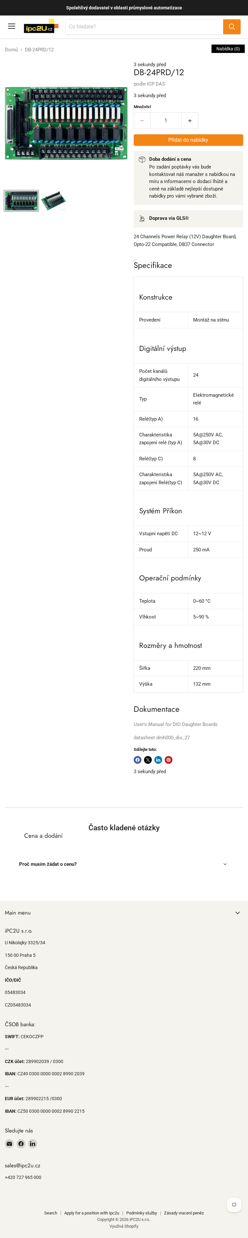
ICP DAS (156, 84)
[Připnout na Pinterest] (168, 760)
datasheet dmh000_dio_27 (162, 738)
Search (50, 1213)
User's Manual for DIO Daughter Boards (176, 724)
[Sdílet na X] (148, 760)
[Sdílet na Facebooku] (137, 760)
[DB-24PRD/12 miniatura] (21, 200)
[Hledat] (232, 26)
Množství (142, 106)
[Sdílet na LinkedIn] (158, 760)
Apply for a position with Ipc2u (91, 1213)
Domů (11, 50)
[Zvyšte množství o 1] (190, 120)
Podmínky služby (141, 1213)
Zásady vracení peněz (184, 1213)
